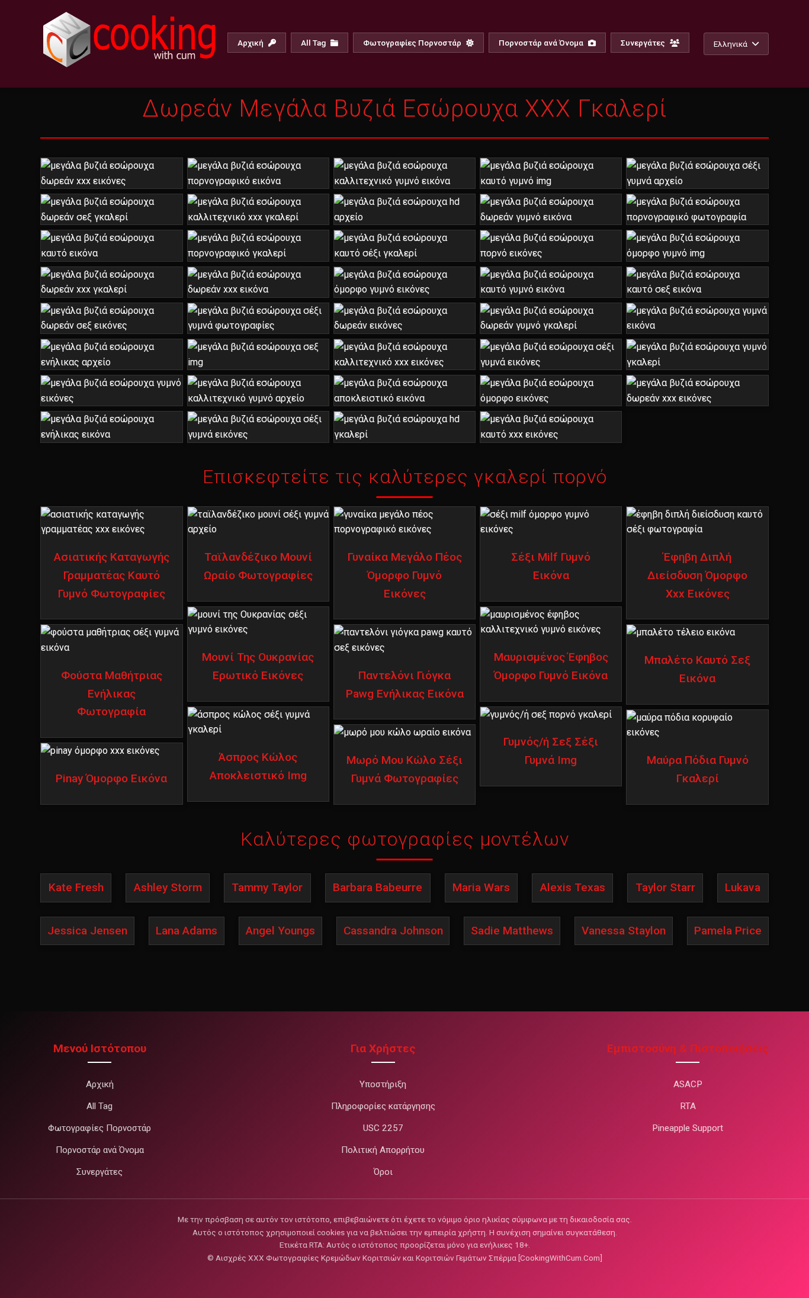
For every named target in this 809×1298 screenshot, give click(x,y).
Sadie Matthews (512, 930)
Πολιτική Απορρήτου (383, 1150)
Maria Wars (481, 887)
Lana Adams (186, 930)
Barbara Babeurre (377, 887)
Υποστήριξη (382, 1084)
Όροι (383, 1172)
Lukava (742, 887)
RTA (688, 1106)
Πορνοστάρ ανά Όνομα (542, 42)
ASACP (687, 1084)
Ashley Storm (168, 887)
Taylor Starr (665, 887)
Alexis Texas (572, 887)
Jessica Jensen (87, 930)
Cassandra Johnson (393, 930)
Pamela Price (728, 930)
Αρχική (251, 42)
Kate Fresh (76, 887)
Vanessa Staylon (624, 930)
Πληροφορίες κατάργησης (383, 1106)
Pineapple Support (687, 1128)
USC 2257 (383, 1128)
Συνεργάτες (644, 42)
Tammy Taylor (267, 887)
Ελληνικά (730, 44)
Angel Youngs (280, 930)
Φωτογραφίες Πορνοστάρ (413, 42)
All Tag (314, 42)
